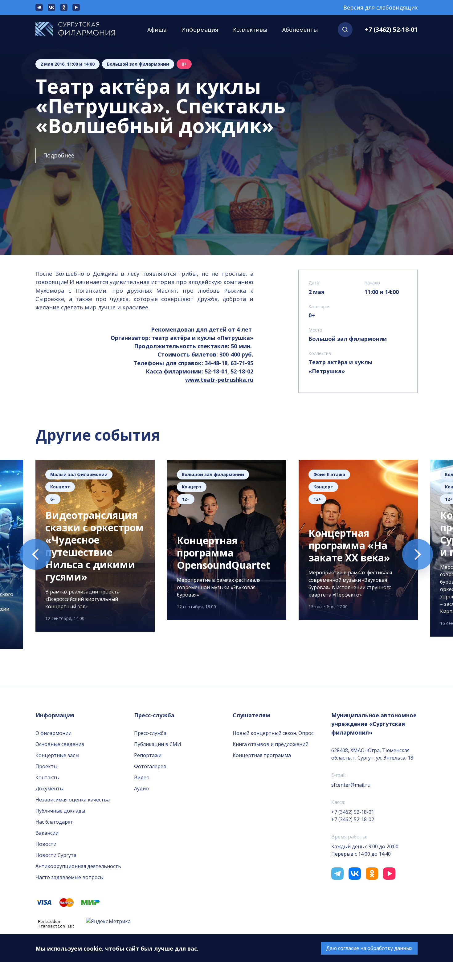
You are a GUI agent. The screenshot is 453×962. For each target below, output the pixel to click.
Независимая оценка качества (72, 799)
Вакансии (47, 833)
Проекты (46, 766)
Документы (49, 788)
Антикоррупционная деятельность (78, 866)
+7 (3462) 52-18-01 (391, 29)
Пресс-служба (150, 733)
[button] (345, 29)
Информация (199, 29)
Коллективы (250, 29)
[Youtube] (76, 7)
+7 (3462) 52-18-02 (352, 819)
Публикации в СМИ (157, 744)
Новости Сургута (55, 855)
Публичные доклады (60, 810)
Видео (141, 777)
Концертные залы (57, 755)
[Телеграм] (39, 7)
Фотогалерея (150, 766)
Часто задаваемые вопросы (69, 877)
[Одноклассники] (63, 7)
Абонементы (300, 29)
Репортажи (147, 755)
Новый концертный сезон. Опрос (273, 733)
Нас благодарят (54, 821)
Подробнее (58, 155)
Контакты (47, 777)
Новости (45, 844)
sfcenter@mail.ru (350, 784)
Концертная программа (262, 755)
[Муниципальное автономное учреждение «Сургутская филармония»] (81, 29)
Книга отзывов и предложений (270, 744)
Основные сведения (59, 744)
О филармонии (53, 733)
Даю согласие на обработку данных (369, 948)
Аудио (141, 788)
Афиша (156, 29)
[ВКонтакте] (51, 7)
